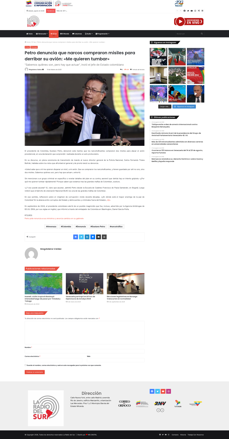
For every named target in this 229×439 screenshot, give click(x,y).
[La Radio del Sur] (33, 21)
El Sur (54, 34)
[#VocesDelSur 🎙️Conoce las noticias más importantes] (158, 56)
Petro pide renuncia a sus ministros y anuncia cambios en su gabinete (54, 218)
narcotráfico (116, 226)
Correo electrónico (32, 356)
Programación (102, 34)
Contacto (175, 435)
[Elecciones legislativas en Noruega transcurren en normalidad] (125, 283)
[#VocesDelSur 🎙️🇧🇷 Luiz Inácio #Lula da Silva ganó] (195, 56)
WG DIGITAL (92, 435)
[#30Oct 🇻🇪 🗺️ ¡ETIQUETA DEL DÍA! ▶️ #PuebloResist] (177, 75)
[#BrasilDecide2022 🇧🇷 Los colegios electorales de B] (158, 75)
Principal (34, 47)
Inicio (30, 34)
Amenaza (51, 226)
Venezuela (42, 34)
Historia (183, 435)
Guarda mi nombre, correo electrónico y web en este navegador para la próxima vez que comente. (64, 365)
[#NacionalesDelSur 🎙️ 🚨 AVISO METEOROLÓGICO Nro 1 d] (158, 94)
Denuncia (81, 226)
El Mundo (65, 34)
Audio (88, 34)
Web (88, 356)
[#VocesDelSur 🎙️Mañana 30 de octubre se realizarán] (177, 94)
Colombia (66, 226)
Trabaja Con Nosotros (196, 435)
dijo (108, 200)
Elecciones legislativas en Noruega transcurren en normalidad (122, 297)
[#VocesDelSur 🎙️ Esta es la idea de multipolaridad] (195, 94)
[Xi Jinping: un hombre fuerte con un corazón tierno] (177, 56)
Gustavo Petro (98, 226)
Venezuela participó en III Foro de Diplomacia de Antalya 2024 (80, 297)
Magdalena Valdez (35, 69)
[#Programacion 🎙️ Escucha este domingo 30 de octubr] (195, 75)
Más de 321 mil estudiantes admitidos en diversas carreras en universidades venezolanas (90, 11)
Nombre (28, 347)
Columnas (78, 34)
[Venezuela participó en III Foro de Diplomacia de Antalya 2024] (84, 283)
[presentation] (158, 410)
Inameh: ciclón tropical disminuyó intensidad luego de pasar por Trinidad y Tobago (42, 298)
